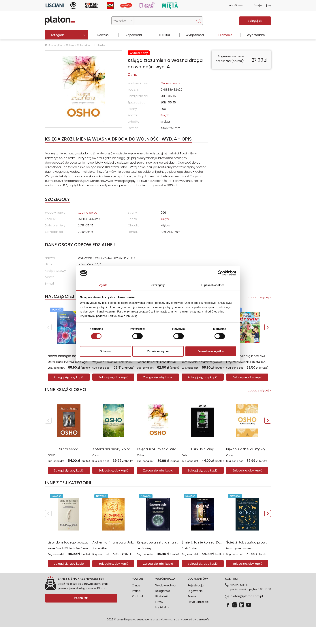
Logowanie (195, 591)
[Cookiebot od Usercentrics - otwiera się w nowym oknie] (220, 273)
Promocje (225, 35)
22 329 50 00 (239, 585)
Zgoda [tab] (103, 285)
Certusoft (203, 619)
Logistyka (162, 607)
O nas (136, 585)
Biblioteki (161, 596)
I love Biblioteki (197, 602)
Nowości (103, 35)
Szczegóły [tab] (158, 285)
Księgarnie (162, 591)
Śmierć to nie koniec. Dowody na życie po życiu (220, 542)
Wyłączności (195, 35)
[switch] (137, 336)
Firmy (159, 602)
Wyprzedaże (256, 35)
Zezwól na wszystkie (211, 351)
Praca (136, 591)
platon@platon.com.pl (246, 596)
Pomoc (192, 596)
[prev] (48, 327)
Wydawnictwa (165, 585)
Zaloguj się (255, 21)
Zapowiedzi (134, 35)
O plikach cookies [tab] (212, 285)
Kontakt (137, 596)
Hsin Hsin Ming (202, 449)
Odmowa (105, 351)
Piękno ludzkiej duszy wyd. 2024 (251, 449)
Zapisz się (81, 598)
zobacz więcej (258, 297)
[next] (267, 327)
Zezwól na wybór (158, 351)
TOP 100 (164, 35)
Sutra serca (68, 449)
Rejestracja (195, 585)
